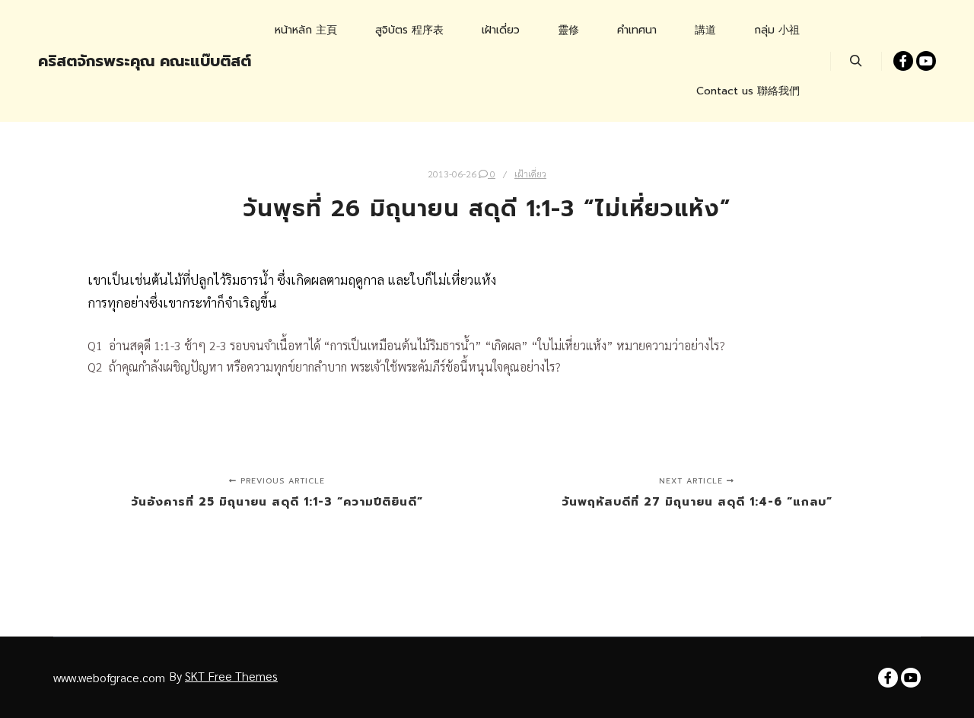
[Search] (856, 61)
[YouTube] (926, 61)
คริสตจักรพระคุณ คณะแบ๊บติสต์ (114, 60)
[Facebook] (903, 61)
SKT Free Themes (231, 676)
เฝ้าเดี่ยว (530, 174)
